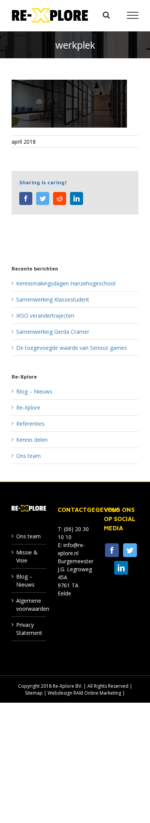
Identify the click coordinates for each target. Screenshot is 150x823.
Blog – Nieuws (34, 391)
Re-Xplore (28, 407)
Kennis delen (32, 439)
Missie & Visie (27, 556)
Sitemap (34, 693)
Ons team (28, 455)
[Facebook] (112, 550)
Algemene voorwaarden (29, 604)
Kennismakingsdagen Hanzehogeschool (65, 283)
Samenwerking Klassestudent (52, 299)
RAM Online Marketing (97, 693)
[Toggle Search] (106, 15)
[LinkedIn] (121, 568)
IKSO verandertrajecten (45, 315)
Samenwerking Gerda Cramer (52, 331)
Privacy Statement (29, 628)
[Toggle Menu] (132, 15)
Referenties (30, 423)
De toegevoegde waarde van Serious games (71, 347)
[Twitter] (130, 550)
